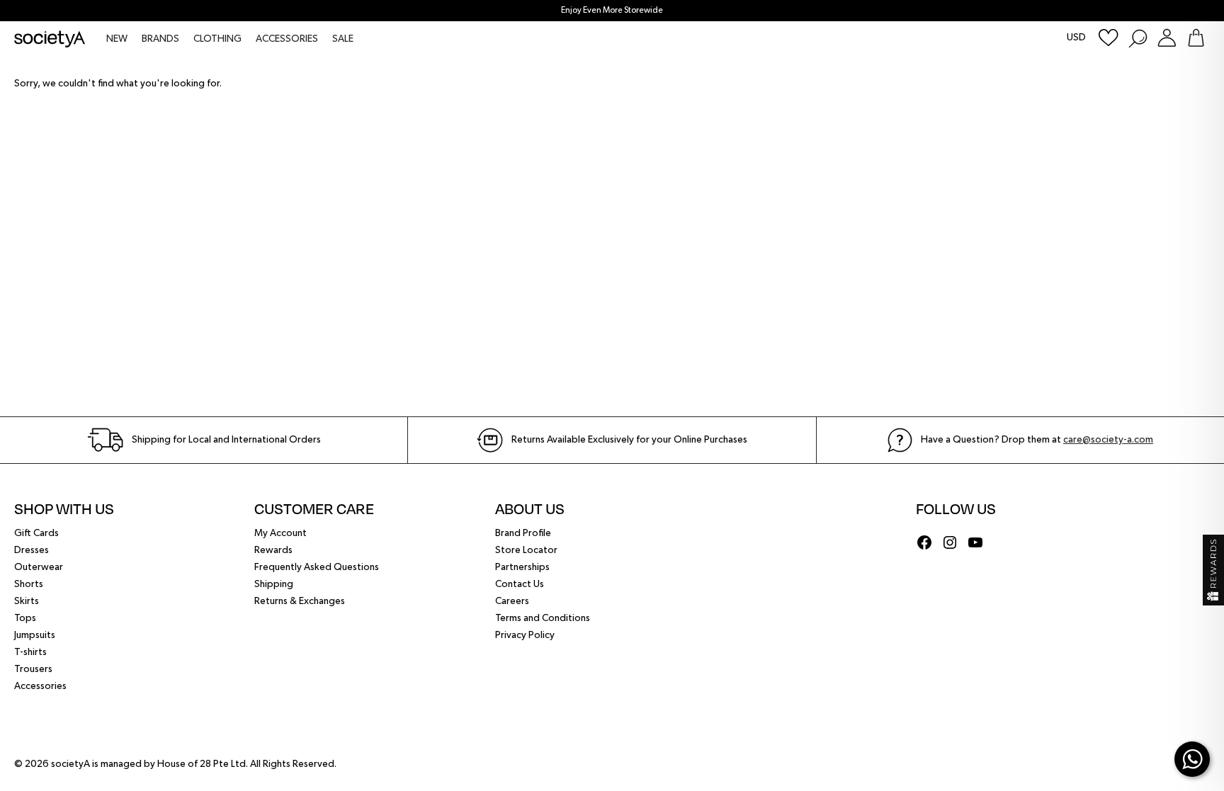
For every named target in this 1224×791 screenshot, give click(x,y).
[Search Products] (1137, 38)
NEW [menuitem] (117, 39)
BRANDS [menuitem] (160, 39)
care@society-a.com (1108, 440)
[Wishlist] (1108, 38)
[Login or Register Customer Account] (1167, 37)
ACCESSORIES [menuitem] (287, 39)
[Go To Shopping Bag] (1196, 37)
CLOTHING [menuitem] (217, 39)
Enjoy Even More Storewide (612, 10)
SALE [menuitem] (342, 39)
